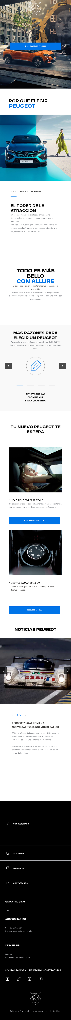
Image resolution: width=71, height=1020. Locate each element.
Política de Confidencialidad (17, 957)
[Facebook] (7, 978)
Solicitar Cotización (13, 928)
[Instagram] (29, 978)
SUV (7, 910)
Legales (8, 954)
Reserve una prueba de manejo (18, 931)
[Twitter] (18, 978)
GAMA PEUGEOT (15, 901)
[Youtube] (40, 978)
